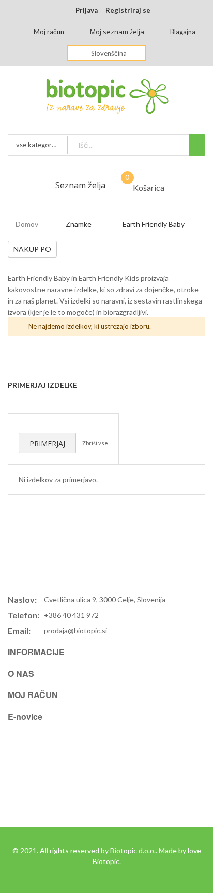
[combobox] (136, 145)
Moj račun (49, 31)
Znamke (79, 224)
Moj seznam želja (117, 31)
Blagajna (182, 31)
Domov (27, 224)
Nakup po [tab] (32, 249)
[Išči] (197, 145)
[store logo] (106, 99)
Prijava (86, 10)
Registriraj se (127, 10)
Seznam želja (80, 185)
